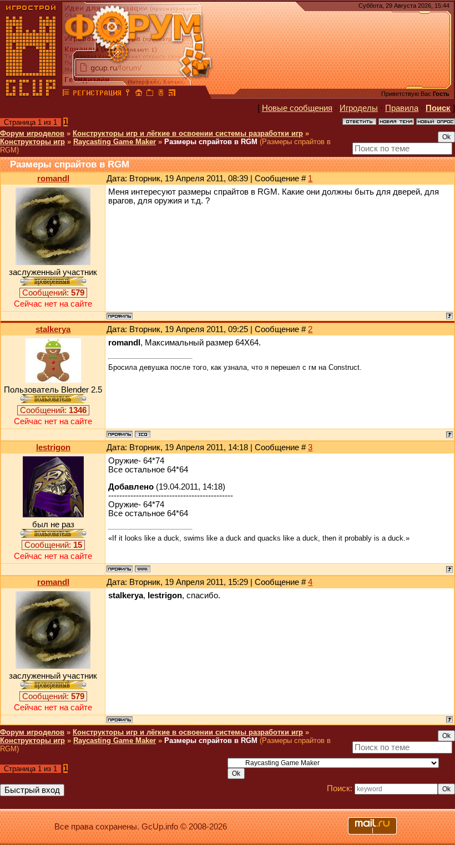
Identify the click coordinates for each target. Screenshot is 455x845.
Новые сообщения (297, 108)
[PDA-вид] (160, 94)
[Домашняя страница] (142, 569)
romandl (53, 178)
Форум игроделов (32, 133)
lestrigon (53, 447)
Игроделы (359, 108)
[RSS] (172, 94)
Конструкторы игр (32, 142)
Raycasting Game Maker (114, 142)
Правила (401, 108)
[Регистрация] (97, 94)
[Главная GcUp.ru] (31, 94)
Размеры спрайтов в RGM (210, 142)
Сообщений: (53, 292)
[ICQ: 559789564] (142, 434)
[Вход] (127, 94)
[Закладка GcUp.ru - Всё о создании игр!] (149, 94)
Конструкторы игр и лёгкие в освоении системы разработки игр (188, 133)
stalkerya (53, 329)
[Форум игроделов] (66, 94)
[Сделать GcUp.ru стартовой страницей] (138, 94)
